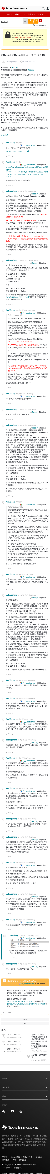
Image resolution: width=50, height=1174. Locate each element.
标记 (25, 1020)
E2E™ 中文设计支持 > (11, 14)
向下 (12, 157)
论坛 (23, 14)
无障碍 (4, 1157)
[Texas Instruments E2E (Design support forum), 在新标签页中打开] (12, 1112)
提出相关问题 (33, 21)
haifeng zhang (11, 62)
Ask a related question (23, 37)
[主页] (14, 8)
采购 (4, 1096)
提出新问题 (40, 20)
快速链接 (5, 1087)
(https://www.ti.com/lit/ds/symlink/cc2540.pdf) (26, 1004)
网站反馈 (22, 1160)
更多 (41, 14)
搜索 (43, 8)
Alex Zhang (10, 143)
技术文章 (31, 14)
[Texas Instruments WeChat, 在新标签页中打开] (3, 1112)
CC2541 (15, 67)
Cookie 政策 (15, 1157)
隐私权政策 (27, 1157)
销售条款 (39, 1157)
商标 (14, 1160)
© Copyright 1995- (11, 1165)
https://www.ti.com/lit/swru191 (20, 1001)
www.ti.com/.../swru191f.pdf (17, 151)
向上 (7, 157)
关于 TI (5, 1078)
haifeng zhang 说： (15, 315)
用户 (48, 8)
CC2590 (31, 70)
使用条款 (5, 1160)
